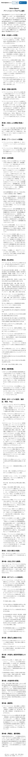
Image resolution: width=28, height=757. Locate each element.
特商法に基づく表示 (8, 755)
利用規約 (13, 755)
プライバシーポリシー (19, 755)
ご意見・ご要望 (17, 754)
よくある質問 (12, 754)
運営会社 (22, 754)
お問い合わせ (7, 754)
